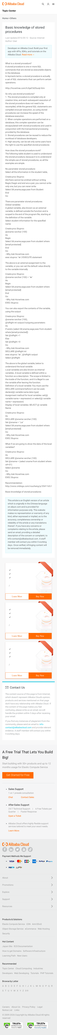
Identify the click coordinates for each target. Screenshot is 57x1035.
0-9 (26, 990)
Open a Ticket (14, 816)
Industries (38, 968)
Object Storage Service (12, 929)
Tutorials (35, 973)
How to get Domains (11, 951)
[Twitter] (17, 849)
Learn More (17, 596)
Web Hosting (44, 929)
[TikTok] (30, 849)
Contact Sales (27, 797)
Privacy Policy (28, 1007)
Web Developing (21, 973)
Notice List (7, 1010)
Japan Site (7, 946)
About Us (16, 1007)
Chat (10, 797)
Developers (7, 973)
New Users (22, 955)
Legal (39, 1007)
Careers (6, 1007)
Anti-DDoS (37, 924)
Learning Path (9, 955)
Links (16, 1010)
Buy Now (40, 596)
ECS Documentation (23, 946)
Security (6, 933)
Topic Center (8, 968)
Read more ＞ (28, 54)
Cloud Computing (24, 968)
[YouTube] (23, 849)
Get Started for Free (17, 775)
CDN (28, 924)
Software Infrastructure (34, 951)
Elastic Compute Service (13, 924)
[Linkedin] (11, 849)
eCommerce (30, 929)
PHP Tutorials (46, 973)
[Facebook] (4, 849)
